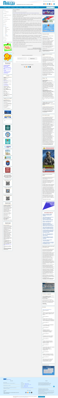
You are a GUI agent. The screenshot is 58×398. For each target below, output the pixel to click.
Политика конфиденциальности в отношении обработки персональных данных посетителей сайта (11, 393)
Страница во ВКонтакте (7, 187)
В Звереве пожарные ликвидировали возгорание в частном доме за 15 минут (47, 330)
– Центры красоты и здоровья (7, 71)
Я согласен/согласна (41, 396)
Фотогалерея (26, 7)
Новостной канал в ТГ (8, 180)
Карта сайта (5, 390)
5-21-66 (30, 384)
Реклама (21, 7)
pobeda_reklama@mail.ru (30, 387)
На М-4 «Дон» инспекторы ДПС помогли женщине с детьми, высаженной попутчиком (48, 360)
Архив (17, 7)
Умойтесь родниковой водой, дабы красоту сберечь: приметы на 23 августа (48, 313)
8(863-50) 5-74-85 (26, 386)
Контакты (37, 7)
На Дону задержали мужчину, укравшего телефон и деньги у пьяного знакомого (48, 342)
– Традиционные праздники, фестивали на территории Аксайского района (7, 66)
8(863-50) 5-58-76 (27, 384)
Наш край (13, 7)
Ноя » (45, 374)
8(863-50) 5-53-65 (26, 385)
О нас (9, 7)
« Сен (43, 374)
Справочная (32, 7)
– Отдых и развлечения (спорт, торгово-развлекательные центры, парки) (8, 68)
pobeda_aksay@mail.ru (6, 85)
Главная (5, 7)
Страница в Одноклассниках (8, 195)
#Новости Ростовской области (47, 309)
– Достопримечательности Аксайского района (7, 72)
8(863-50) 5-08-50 (27, 383)
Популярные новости (48, 212)
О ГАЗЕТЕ (7, 75)
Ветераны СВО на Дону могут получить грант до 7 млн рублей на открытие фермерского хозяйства (48, 319)
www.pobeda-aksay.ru (6, 84)
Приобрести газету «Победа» (8, 98)
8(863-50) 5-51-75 (8, 244)
